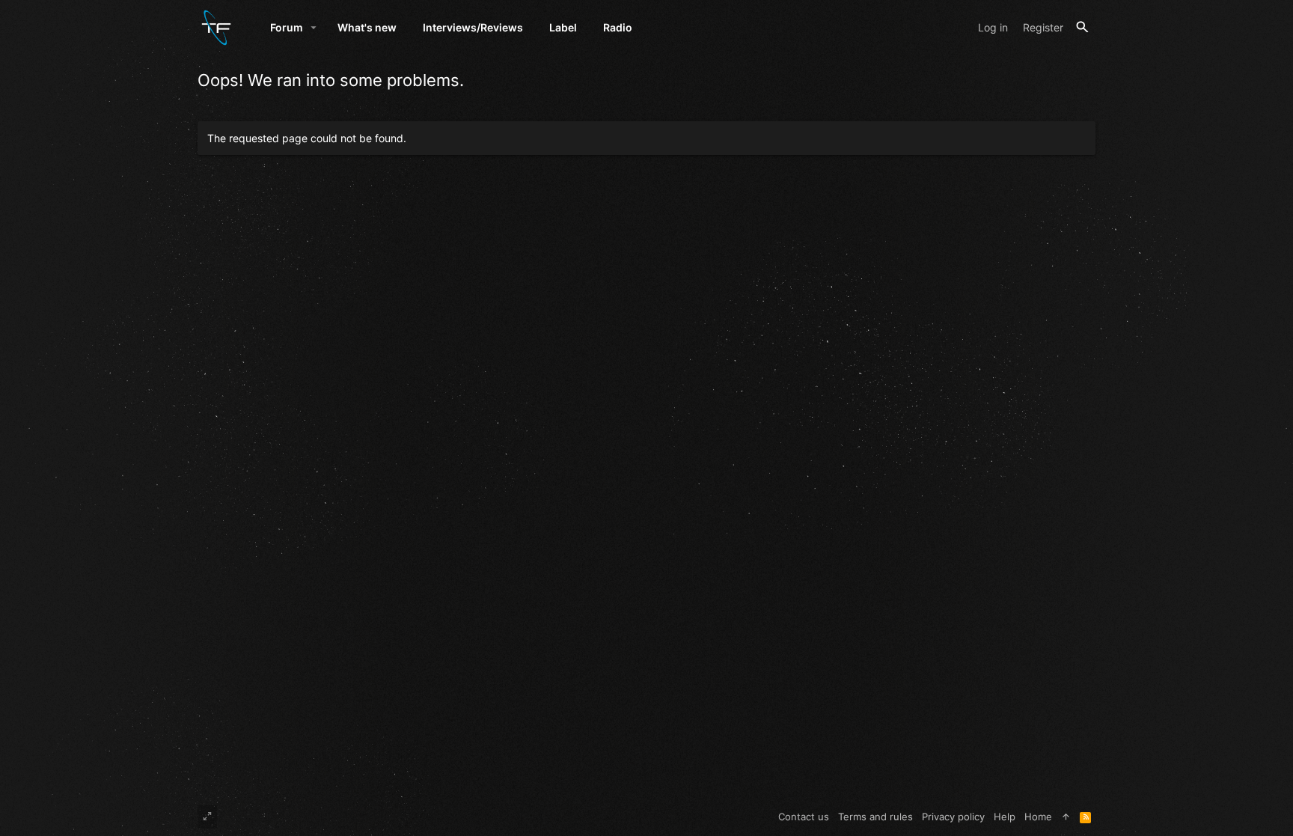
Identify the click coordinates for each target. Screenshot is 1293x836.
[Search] (1082, 27)
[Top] (1066, 816)
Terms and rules (875, 817)
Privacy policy (953, 817)
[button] (314, 27)
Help (1004, 817)
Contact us (803, 817)
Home (1038, 817)
